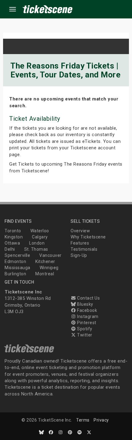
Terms (83, 420)
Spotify (84, 328)
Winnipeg (49, 267)
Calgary (40, 236)
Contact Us (88, 298)
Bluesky (84, 304)
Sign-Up (79, 255)
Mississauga (17, 267)
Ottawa (12, 243)
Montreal (44, 273)
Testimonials (84, 249)
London (37, 243)
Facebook (86, 310)
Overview (80, 230)
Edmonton (15, 261)
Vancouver (50, 255)
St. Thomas (36, 249)
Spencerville (17, 255)
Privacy (101, 420)
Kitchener (45, 261)
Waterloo (39, 230)
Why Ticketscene (88, 236)
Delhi (10, 249)
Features (80, 243)
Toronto (13, 230)
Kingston (14, 236)
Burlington (15, 273)
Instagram (87, 316)
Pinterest (86, 322)
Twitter (84, 334)
